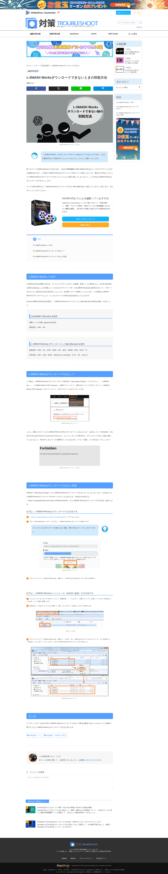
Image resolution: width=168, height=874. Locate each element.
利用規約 (64, 858)
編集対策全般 (35, 34)
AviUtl (93, 34)
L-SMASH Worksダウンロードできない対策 (50, 256)
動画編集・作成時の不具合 (56, 735)
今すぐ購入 (137, 13)
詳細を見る (85, 224)
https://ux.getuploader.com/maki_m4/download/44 (48, 517)
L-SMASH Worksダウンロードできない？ (49, 251)
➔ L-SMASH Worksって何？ (125, 102)
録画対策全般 (55, 34)
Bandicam (74, 34)
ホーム (28, 65)
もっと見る (132, 34)
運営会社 (139, 27)
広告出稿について (101, 858)
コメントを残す (37, 772)
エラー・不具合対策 (41, 65)
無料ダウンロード (123, 13)
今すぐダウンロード (85, 219)
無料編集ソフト (35, 735)
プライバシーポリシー (86, 858)
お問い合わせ (90, 760)
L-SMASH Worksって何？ (43, 245)
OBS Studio (113, 34)
